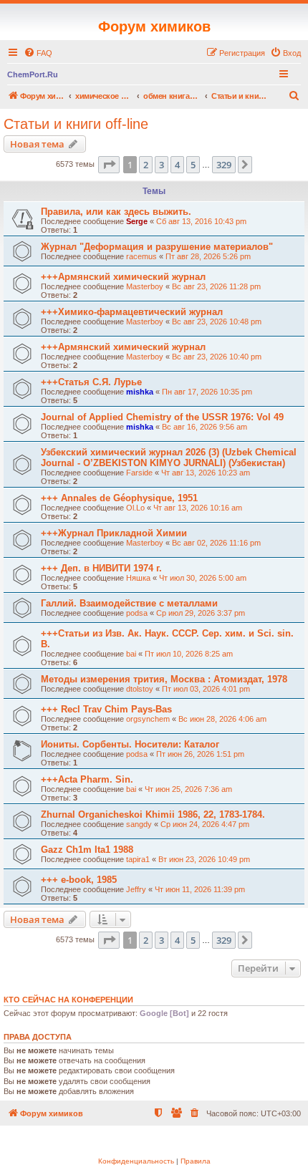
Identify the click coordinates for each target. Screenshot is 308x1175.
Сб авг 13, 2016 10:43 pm (201, 221)
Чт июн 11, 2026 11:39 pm (200, 889)
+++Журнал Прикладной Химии (114, 533)
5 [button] (193, 164)
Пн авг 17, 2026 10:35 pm (207, 391)
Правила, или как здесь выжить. (116, 211)
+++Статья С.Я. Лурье (91, 382)
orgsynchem (148, 719)
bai (131, 653)
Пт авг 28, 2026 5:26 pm (208, 256)
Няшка (138, 578)
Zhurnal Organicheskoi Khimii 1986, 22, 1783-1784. (153, 814)
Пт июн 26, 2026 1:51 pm (200, 754)
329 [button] (223, 164)
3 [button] (161, 164)
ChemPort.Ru (32, 74)
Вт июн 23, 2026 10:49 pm (204, 859)
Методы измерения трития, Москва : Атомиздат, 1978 (164, 679)
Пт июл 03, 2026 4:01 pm (206, 689)
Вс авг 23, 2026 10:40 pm (216, 356)
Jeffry (136, 889)
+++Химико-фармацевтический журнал (132, 311)
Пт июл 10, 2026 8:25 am (189, 653)
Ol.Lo (135, 507)
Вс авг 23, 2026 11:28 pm (216, 286)
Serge (137, 221)
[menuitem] (38, 53)
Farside (139, 472)
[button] (109, 164)
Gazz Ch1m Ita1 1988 (87, 849)
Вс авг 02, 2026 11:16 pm (216, 542)
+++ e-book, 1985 (79, 879)
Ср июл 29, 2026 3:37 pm (200, 613)
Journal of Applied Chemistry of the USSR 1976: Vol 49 (162, 417)
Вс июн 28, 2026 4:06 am (222, 719)
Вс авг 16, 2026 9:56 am (204, 426)
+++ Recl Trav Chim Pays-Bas (106, 709)
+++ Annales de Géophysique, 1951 (119, 498)
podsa (137, 613)
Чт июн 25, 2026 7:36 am (188, 789)
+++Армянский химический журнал (123, 276)
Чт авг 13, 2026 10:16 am (197, 507)
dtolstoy (139, 689)
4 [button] (177, 164)
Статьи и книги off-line (76, 124)
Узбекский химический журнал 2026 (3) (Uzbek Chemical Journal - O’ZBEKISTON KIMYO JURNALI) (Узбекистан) (169, 457)
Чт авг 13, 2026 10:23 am (205, 472)
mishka (139, 391)
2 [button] (145, 164)
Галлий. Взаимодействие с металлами (129, 603)
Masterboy (144, 286)
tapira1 (138, 859)
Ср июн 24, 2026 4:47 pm (204, 824)
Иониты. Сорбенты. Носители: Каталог (130, 744)
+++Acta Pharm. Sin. (87, 779)
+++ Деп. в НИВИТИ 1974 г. (101, 568)
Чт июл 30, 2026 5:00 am (202, 578)
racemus (141, 256)
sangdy (139, 824)
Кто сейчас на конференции (68, 999)
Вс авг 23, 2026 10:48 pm (216, 321)
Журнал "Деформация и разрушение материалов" (157, 246)
